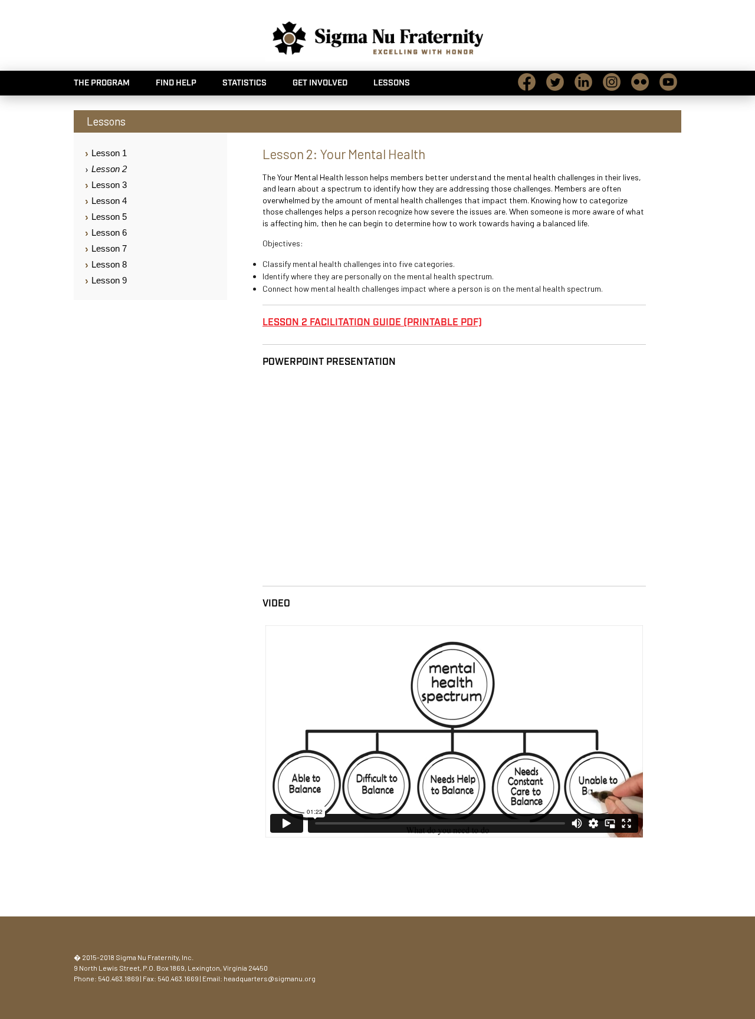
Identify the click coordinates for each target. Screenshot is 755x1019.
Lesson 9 (109, 280)
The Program (102, 83)
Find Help (176, 83)
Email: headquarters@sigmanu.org (259, 978)
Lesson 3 (109, 185)
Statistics (244, 83)
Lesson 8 (109, 264)
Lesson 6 (109, 232)
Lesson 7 (109, 248)
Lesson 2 (109, 169)
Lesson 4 (109, 201)
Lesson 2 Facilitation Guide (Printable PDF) (372, 322)
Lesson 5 (109, 217)
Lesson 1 (109, 153)
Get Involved (320, 83)
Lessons (391, 83)
